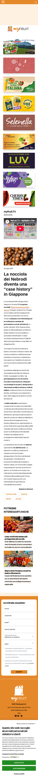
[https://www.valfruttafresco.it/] (19, 86)
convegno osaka (11, 494)
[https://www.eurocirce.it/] (19, 48)
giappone (24, 494)
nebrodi (8, 499)
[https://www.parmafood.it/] (19, 105)
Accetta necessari (19, 768)
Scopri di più (8, 215)
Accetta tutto (19, 763)
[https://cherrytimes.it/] (19, 200)
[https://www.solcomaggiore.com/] (19, 67)
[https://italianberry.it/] (19, 181)
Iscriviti (19, 672)
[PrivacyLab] (14, 757)
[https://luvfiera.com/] (19, 162)
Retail (7, 518)
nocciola (18, 499)
